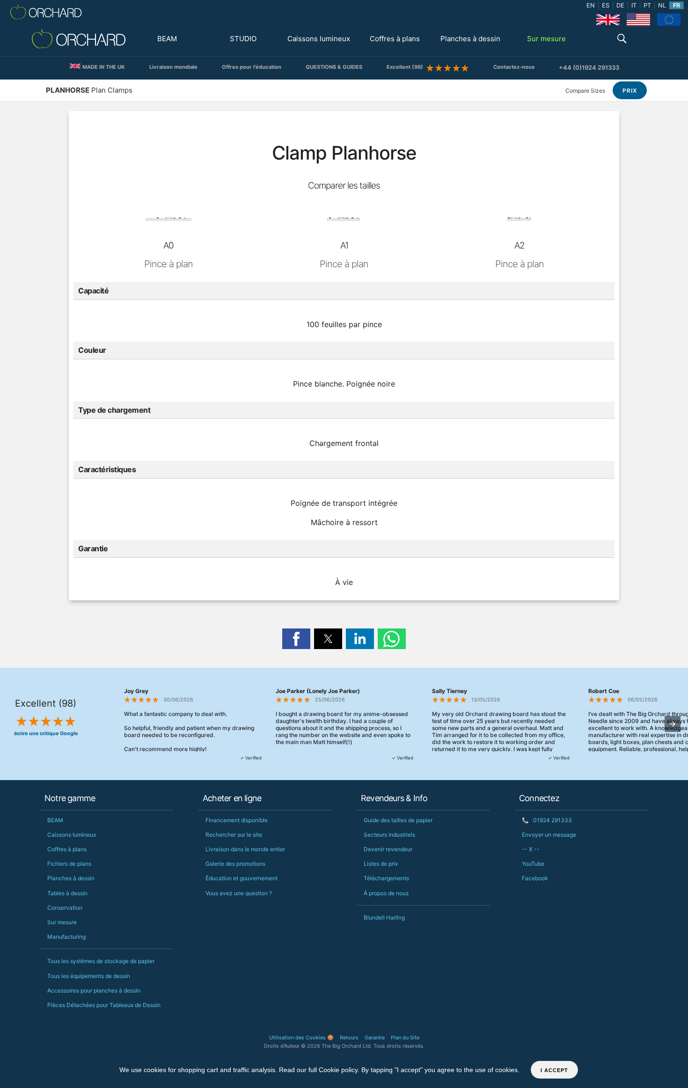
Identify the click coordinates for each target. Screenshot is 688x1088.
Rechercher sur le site (233, 834)
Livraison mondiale (173, 67)
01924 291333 (547, 820)
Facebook (535, 878)
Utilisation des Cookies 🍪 (301, 1037)
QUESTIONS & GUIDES (334, 67)
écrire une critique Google (46, 733)
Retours (349, 1037)
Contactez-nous (513, 67)
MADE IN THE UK (103, 67)
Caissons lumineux (318, 38)
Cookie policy (338, 1069)
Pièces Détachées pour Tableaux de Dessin (104, 1004)
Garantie (375, 1037)
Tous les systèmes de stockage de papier (100, 960)
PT (647, 5)
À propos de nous (386, 893)
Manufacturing (66, 936)
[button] (622, 39)
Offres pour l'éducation (251, 67)
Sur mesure (546, 38)
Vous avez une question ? (238, 893)
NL (662, 5)
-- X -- (531, 849)
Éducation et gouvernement (241, 878)
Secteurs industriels (389, 834)
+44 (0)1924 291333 (589, 67)
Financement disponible (236, 820)
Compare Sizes (585, 90)
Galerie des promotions (235, 863)
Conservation (64, 907)
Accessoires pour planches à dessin (93, 990)
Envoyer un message (549, 834)
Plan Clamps (89, 90)
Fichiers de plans (69, 863)
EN (590, 5)
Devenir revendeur (388, 849)
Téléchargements (386, 878)
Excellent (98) (406, 67)
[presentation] (673, 724)
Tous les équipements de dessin (88, 975)
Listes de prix (381, 863)
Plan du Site (405, 1037)
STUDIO (243, 38)
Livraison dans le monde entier (245, 849)
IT (634, 5)
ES (605, 5)
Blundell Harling (384, 917)
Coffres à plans (395, 38)
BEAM (167, 38)
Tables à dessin (67, 893)
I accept (554, 1070)
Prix (629, 90)
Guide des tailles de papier (398, 820)
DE (620, 5)
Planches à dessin (470, 38)
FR (676, 5)
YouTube (533, 863)
